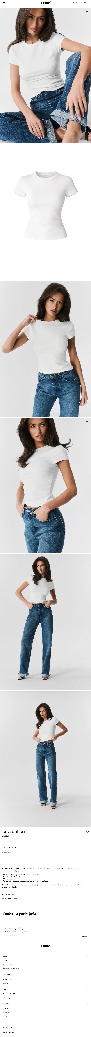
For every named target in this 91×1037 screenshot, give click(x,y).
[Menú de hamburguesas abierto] (3, 2)
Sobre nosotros (7, 974)
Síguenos (6, 1003)
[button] (75, 2)
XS (3, 847)
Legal (4, 989)
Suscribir (84, 936)
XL (16, 847)
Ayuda (5, 956)
